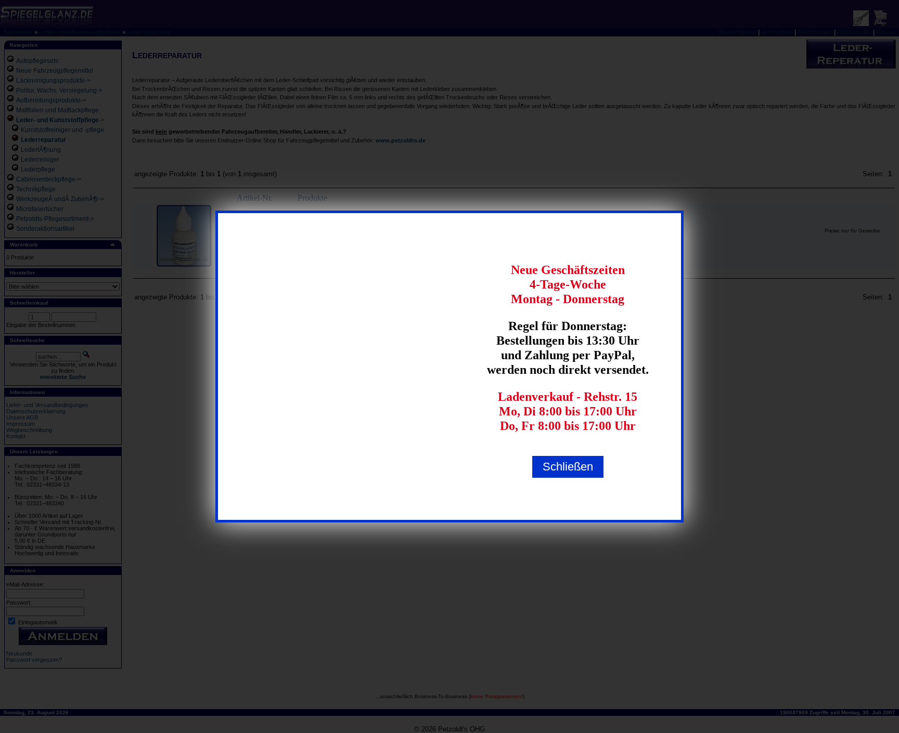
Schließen (568, 466)
